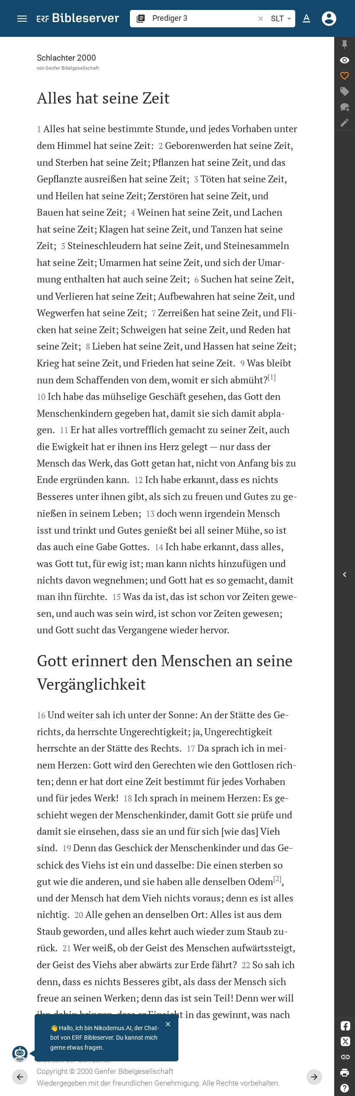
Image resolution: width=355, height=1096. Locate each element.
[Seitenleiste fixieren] (344, 44)
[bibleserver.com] (78, 19)
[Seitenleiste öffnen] (344, 574)
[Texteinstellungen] (306, 18)
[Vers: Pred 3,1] (344, 60)
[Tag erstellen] (344, 91)
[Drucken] (344, 1072)
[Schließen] (168, 1024)
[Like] (344, 76)
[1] (272, 377)
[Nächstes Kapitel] (314, 1077)
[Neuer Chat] (344, 107)
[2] (277, 878)
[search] (204, 18)
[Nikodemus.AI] (20, 1053)
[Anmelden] (329, 18)
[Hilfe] (344, 1088)
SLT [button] (277, 18)
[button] (22, 19)
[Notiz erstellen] (344, 122)
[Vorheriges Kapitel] (20, 1077)
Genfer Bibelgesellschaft (72, 68)
